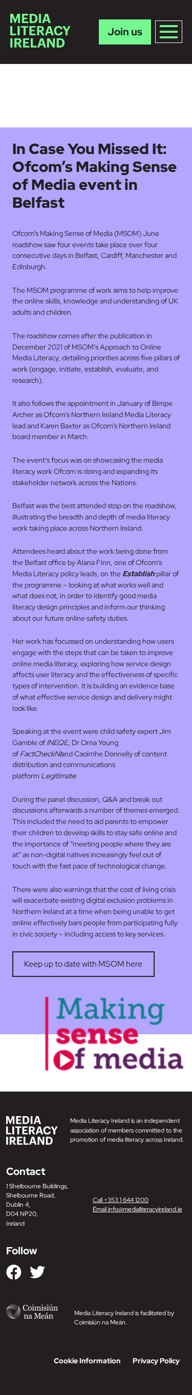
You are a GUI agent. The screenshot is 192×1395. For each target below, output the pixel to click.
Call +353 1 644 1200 (120, 1200)
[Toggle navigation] (168, 31)
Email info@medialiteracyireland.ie (137, 1209)
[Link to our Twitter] (37, 1272)
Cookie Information (87, 1360)
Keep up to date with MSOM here (83, 963)
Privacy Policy (156, 1360)
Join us (125, 31)
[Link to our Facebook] (14, 1272)
